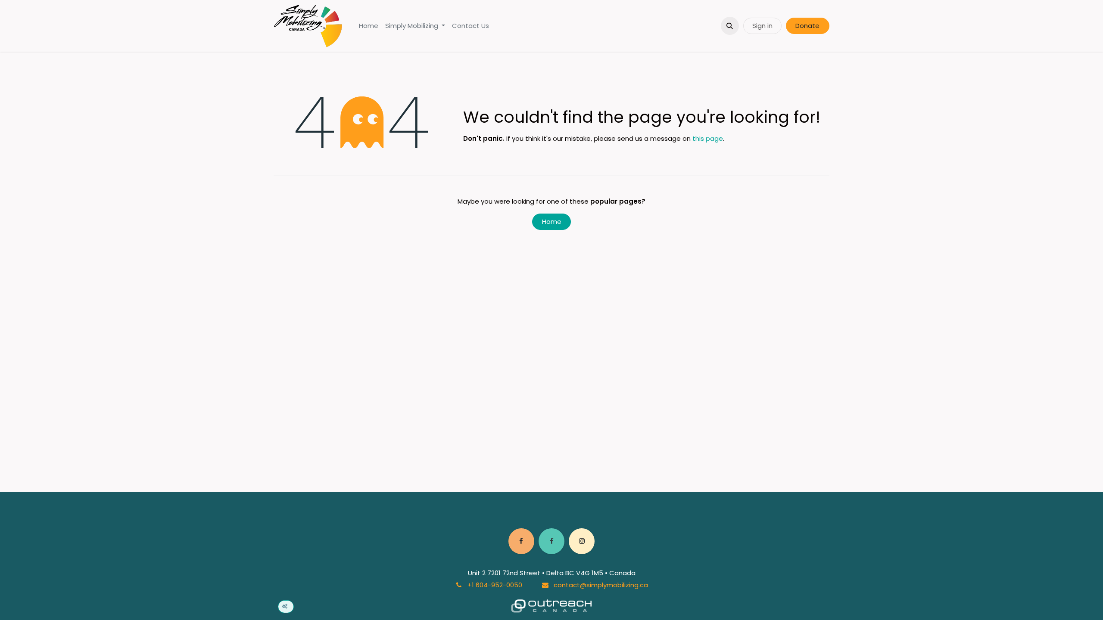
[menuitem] (368, 26)
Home (551, 221)
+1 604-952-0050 (494, 584)
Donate (807, 25)
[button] (730, 26)
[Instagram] (582, 541)
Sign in (762, 25)
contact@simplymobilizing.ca (601, 584)
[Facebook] (521, 541)
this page (707, 138)
